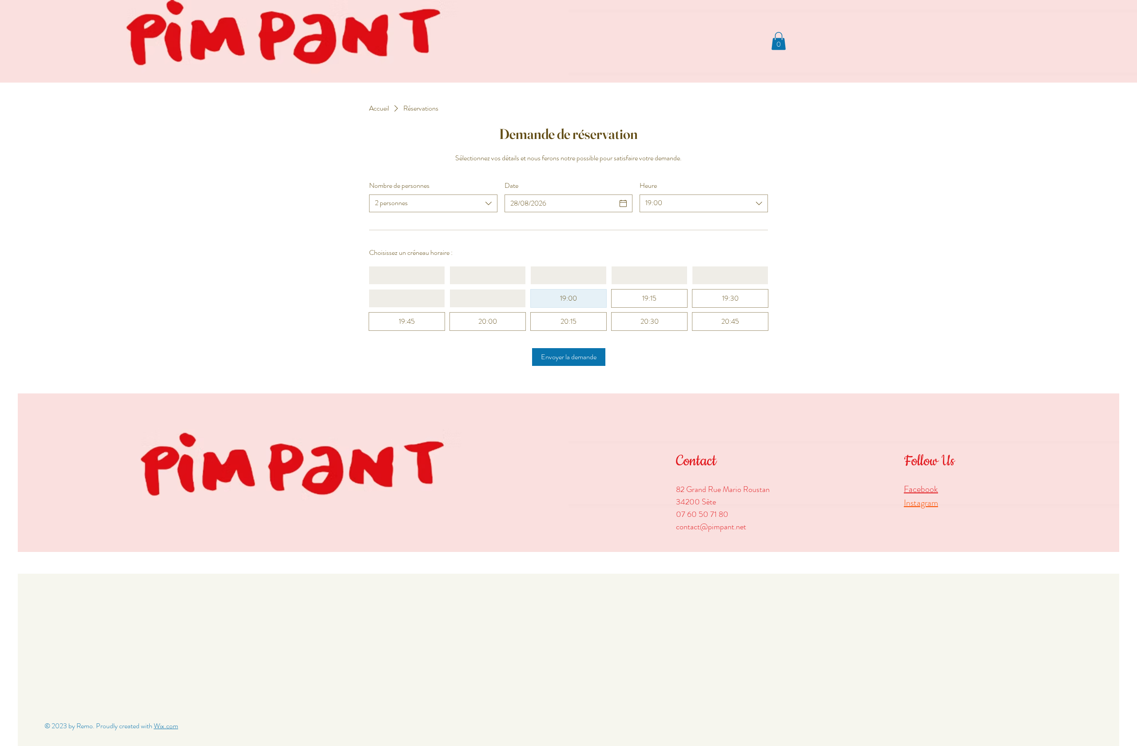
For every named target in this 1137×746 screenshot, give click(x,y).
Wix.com (166, 726)
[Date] (623, 203)
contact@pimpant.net (711, 526)
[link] (778, 41)
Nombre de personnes (399, 185)
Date (511, 185)
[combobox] (433, 203)
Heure (648, 185)
